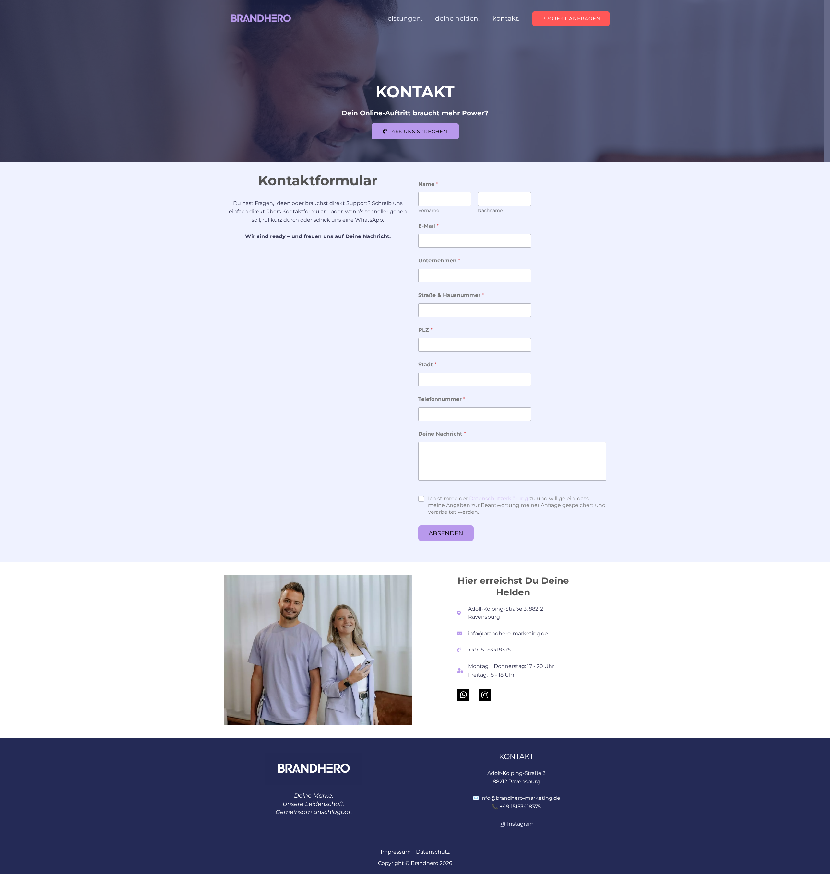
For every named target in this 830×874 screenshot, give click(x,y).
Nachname (490, 210)
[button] (571, 18)
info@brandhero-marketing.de (508, 633)
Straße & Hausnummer (451, 295)
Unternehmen (439, 261)
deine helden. (457, 18)
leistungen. (404, 18)
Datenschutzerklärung (498, 498)
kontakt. (505, 18)
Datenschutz (433, 852)
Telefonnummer (441, 399)
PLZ (425, 330)
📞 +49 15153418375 (516, 806)
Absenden (446, 533)
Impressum (396, 852)
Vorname (428, 210)
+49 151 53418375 (489, 650)
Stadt (427, 365)
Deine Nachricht (442, 434)
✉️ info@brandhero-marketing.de (516, 798)
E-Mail (428, 226)
